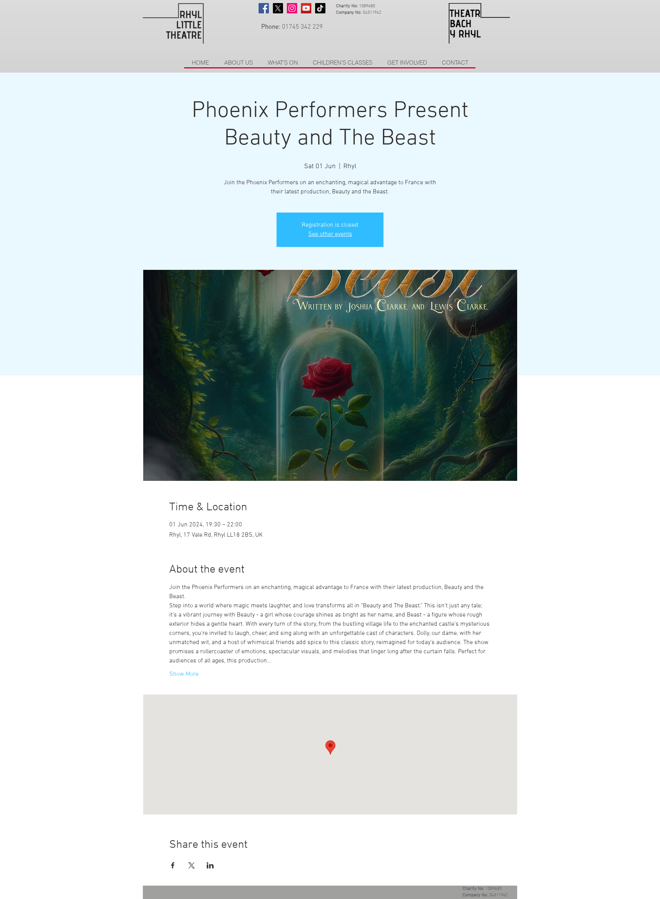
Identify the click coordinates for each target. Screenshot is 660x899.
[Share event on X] (191, 865)
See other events (330, 234)
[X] (278, 8)
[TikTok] (320, 8)
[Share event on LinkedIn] (210, 865)
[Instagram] (292, 8)
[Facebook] (264, 8)
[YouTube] (306, 8)
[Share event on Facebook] (172, 865)
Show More (184, 674)
